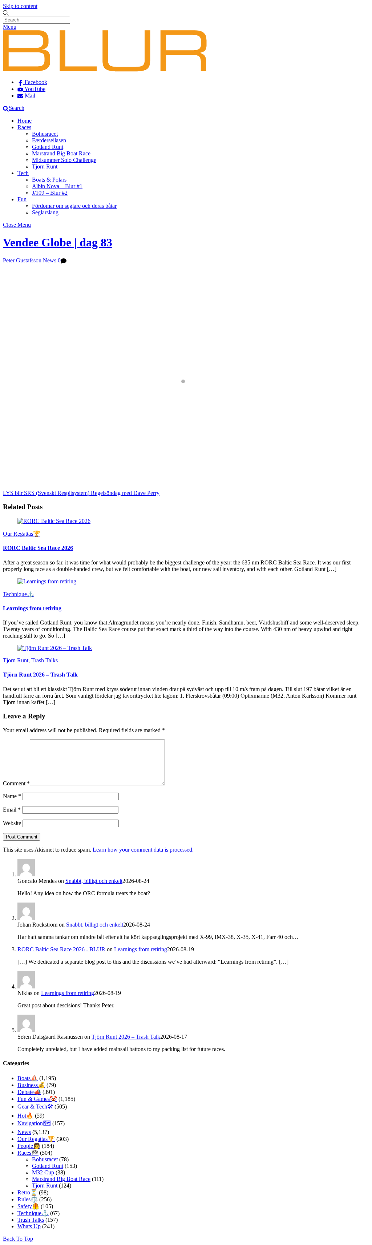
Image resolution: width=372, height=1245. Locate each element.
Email (12, 809)
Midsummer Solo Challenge (64, 160)
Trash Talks (44, 660)
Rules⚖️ (27, 1199)
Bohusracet (45, 134)
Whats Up (29, 1226)
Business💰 (31, 1085)
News (49, 260)
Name (12, 796)
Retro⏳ (27, 1192)
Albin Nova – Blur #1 (57, 186)
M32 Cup (43, 1172)
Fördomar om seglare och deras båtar (74, 206)
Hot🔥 (25, 1116)
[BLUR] (105, 70)
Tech (23, 173)
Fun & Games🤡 (37, 1099)
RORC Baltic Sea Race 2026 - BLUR (61, 949)
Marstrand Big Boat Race (61, 153)
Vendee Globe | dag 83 (57, 242)
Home (24, 121)
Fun (22, 199)
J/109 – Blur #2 (50, 193)
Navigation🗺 (34, 1123)
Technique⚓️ (18, 594)
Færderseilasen (49, 140)
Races (24, 127)
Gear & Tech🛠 (35, 1106)
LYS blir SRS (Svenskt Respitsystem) (46, 493)
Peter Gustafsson (22, 260)
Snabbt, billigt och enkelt (93, 881)
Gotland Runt (47, 147)
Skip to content (20, 6)
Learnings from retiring (32, 608)
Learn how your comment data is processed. (143, 849)
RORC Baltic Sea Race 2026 (38, 548)
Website (12, 823)
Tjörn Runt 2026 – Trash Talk (40, 674)
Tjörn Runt (44, 166)
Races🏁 (28, 1153)
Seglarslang (45, 212)
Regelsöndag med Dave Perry (124, 493)
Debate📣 (29, 1092)
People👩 (28, 1146)
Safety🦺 (28, 1206)
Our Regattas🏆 (21, 534)
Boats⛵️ (27, 1078)
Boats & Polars (49, 180)
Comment (16, 783)
